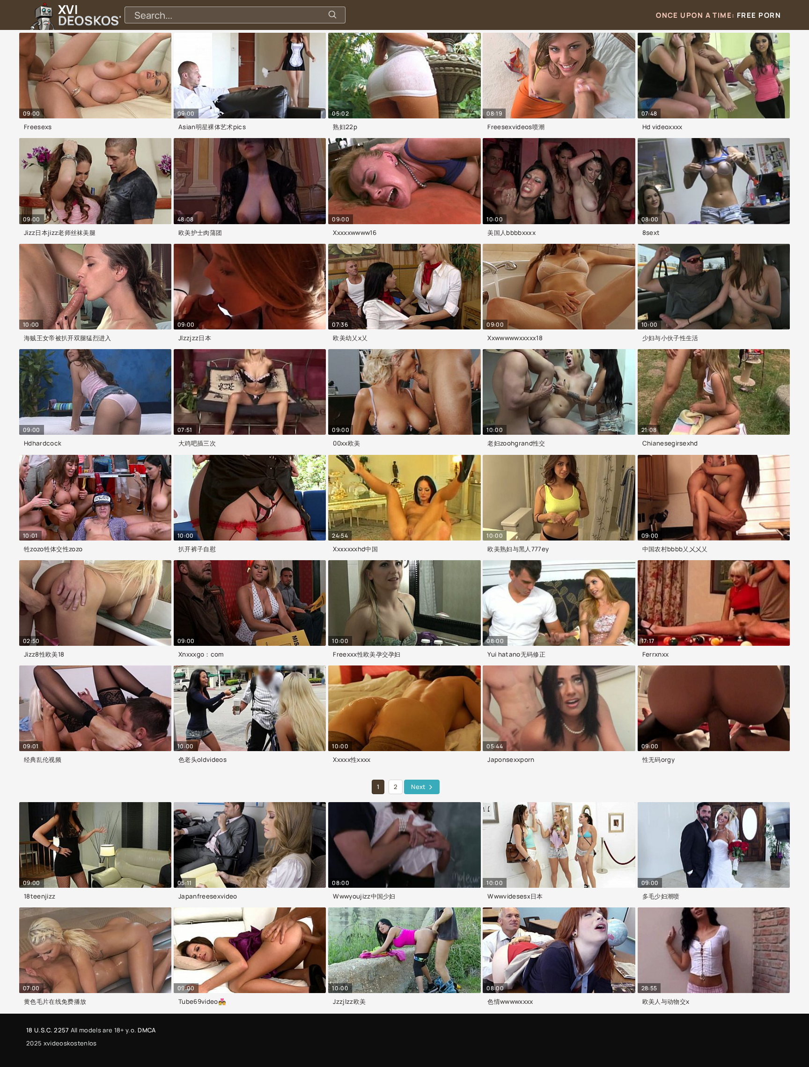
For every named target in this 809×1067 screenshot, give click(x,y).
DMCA (146, 1030)
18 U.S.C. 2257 (47, 1030)
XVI (113, 15)
